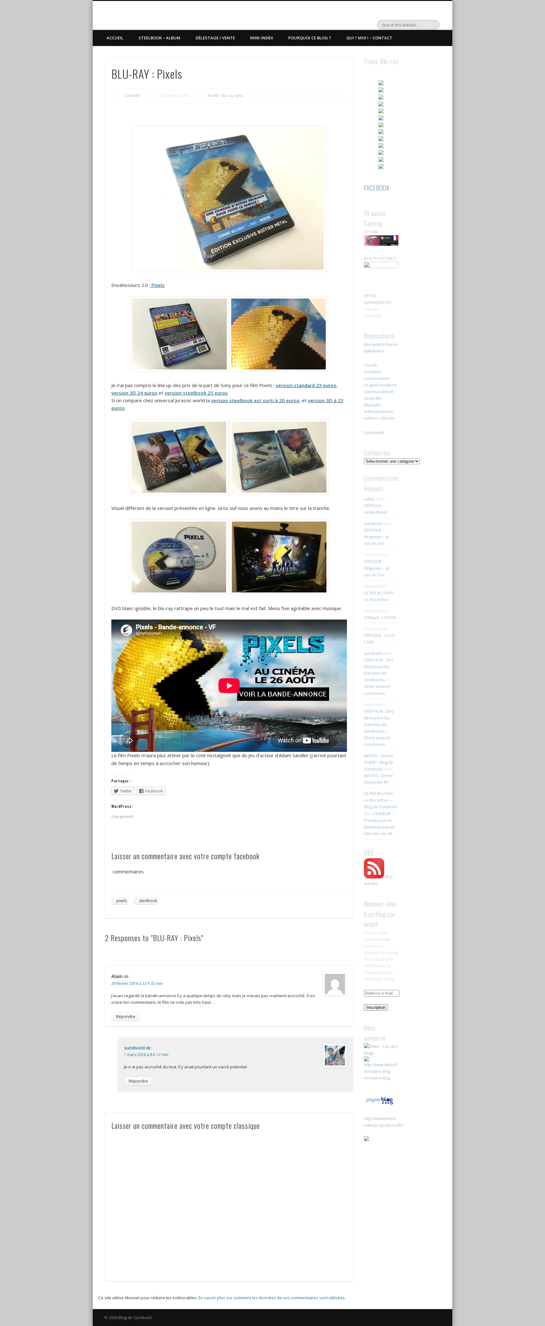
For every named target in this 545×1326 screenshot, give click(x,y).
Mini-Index (261, 38)
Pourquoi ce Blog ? (309, 38)
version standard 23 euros (306, 385)
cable (369, 499)
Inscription (375, 1007)
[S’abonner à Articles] (374, 877)
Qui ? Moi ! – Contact (369, 38)
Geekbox (372, 371)
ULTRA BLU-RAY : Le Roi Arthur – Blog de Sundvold (380, 800)
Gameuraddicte (379, 391)
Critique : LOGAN (380, 617)
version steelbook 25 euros (196, 393)
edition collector (379, 418)
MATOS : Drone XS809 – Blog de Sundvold (378, 762)
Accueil (115, 38)
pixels (121, 900)
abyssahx (372, 405)
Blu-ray (227, 95)
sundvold (132, 95)
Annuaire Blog (377, 1071)
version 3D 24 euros (134, 393)
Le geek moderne (380, 385)
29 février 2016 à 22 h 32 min (137, 983)
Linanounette (377, 378)
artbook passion (379, 411)
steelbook (148, 900)
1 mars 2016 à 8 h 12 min (146, 1054)
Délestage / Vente (215, 38)
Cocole (370, 365)
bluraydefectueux (380, 344)
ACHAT (214, 95)
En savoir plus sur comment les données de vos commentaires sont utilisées (271, 1297)
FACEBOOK (377, 187)
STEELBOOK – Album (159, 38)
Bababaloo (374, 351)
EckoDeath (374, 432)
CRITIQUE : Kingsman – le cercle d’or (376, 536)
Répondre (125, 1016)
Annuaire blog (377, 1078)
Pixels (157, 285)
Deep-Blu (373, 398)
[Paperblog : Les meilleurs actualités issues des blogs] (379, 1104)
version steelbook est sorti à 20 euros (255, 400)
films (239, 95)
